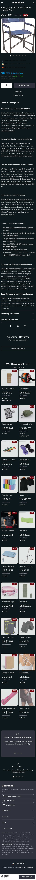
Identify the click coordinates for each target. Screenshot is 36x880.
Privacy (23, 867)
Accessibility (30, 867)
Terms (19, 867)
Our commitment (7, 844)
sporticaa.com (6, 833)
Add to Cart (27, 877)
